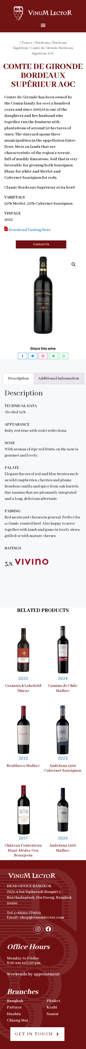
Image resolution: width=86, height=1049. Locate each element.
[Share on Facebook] (22, 356)
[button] (43, 25)
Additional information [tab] (58, 378)
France (27, 43)
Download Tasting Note (29, 230)
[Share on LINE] (53, 356)
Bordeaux (42, 43)
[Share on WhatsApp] (63, 356)
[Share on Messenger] (32, 356)
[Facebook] (48, 929)
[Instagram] (37, 929)
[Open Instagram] (43, 356)
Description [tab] (18, 378)
